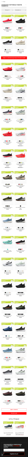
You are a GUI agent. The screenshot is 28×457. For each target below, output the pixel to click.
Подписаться (14, 454)
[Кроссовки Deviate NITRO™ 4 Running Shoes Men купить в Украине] (20, 134)
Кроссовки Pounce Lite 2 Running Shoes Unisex (7, 51)
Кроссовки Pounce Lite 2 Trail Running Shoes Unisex (20, 294)
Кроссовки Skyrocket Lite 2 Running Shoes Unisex (7, 381)
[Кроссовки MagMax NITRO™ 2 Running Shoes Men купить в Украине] (7, 112)
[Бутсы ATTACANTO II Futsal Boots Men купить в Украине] (20, 199)
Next (10, 49)
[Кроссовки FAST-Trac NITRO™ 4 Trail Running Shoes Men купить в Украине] (7, 177)
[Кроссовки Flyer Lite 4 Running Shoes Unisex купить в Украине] (20, 329)
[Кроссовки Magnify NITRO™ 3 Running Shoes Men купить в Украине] (7, 220)
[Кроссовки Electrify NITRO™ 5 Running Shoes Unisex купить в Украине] (7, 21)
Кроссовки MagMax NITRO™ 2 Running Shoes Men (7, 121)
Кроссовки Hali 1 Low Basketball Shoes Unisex (7, 337)
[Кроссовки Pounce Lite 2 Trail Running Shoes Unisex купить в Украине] (20, 285)
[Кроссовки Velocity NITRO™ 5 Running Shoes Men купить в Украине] (20, 220)
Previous (4, 49)
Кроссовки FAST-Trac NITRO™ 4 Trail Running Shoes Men (7, 186)
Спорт (4, 1)
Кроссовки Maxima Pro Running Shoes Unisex (20, 359)
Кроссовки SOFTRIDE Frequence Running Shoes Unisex (7, 208)
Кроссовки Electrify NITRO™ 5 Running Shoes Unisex (7, 29)
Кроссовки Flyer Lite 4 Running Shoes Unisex (20, 337)
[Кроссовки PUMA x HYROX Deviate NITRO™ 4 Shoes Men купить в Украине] (7, 242)
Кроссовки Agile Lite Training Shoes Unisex (20, 99)
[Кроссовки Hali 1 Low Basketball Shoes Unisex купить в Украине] (7, 329)
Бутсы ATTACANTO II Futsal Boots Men (20, 208)
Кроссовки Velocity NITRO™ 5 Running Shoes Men (20, 229)
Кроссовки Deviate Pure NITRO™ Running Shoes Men (7, 78)
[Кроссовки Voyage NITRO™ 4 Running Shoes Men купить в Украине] (20, 177)
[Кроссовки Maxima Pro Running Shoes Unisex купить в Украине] (20, 350)
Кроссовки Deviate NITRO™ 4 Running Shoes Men (20, 143)
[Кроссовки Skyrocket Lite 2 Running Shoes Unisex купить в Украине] (7, 372)
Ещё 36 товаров (14, 409)
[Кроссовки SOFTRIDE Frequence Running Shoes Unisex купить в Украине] (7, 199)
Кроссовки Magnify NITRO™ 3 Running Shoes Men (7, 229)
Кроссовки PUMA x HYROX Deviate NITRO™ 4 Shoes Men (7, 251)
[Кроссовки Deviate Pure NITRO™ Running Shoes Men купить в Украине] (7, 69)
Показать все (14, 413)
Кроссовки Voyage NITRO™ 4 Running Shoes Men (20, 186)
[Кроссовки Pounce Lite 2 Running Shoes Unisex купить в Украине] (7, 42)
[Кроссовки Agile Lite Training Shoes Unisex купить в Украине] (20, 91)
